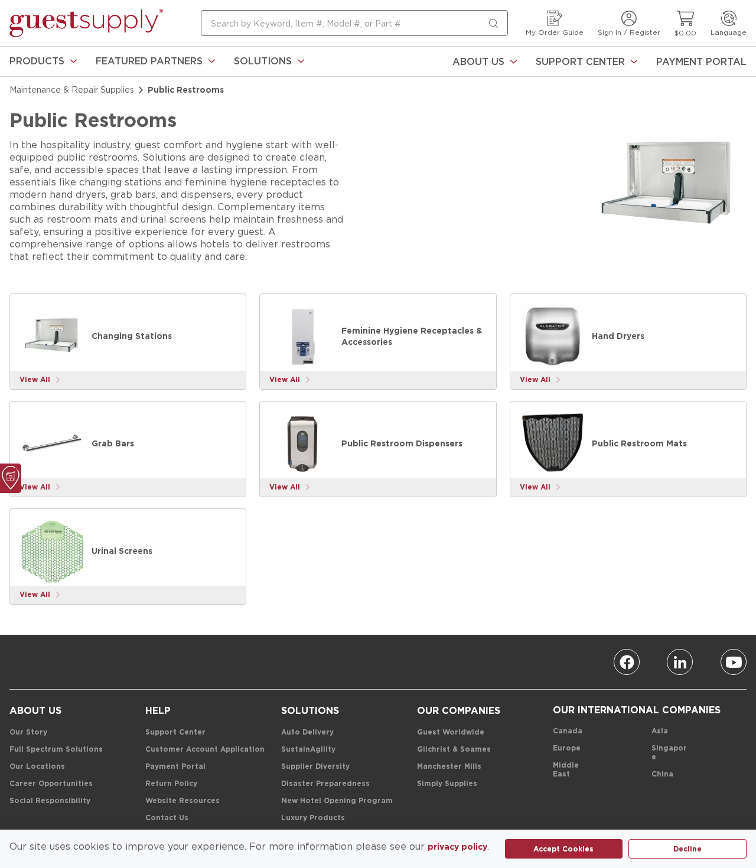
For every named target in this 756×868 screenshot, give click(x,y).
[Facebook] (627, 662)
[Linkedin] (680, 662)
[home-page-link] (86, 23)
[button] (43, 61)
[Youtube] (734, 662)
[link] (43, 61)
